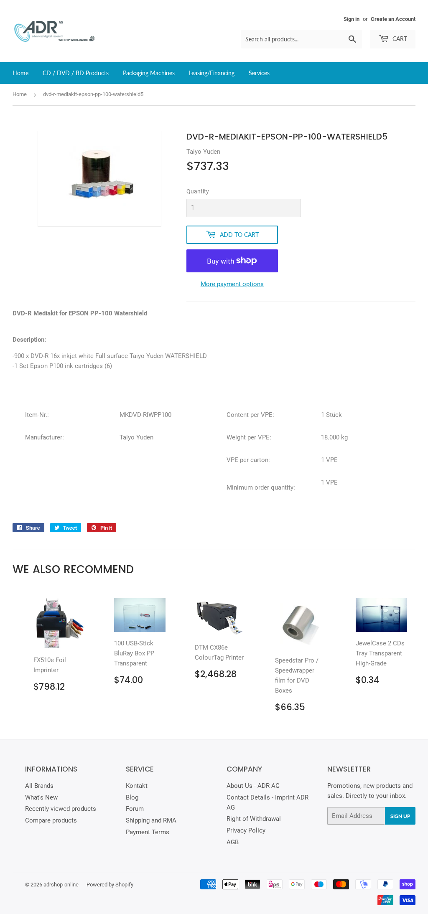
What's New (41, 797)
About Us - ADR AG (253, 786)
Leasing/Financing (211, 72)
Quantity (197, 191)
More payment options (232, 284)
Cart (399, 38)
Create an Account (393, 19)
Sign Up (400, 816)
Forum (135, 808)
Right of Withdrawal (254, 819)
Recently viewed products (60, 808)
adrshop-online (61, 884)
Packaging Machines (149, 72)
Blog (132, 797)
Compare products (51, 820)
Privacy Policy (246, 830)
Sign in (351, 19)
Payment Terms (147, 832)
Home (20, 72)
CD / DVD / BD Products (76, 72)
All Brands (39, 786)
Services (259, 72)
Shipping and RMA (151, 820)
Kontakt (137, 786)
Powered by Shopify (110, 884)
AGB (233, 842)
